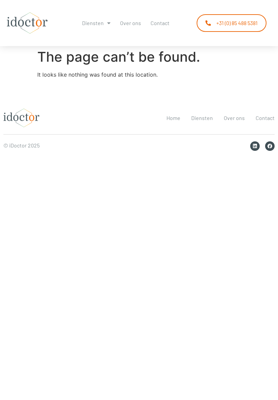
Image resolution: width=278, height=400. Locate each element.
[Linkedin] (255, 146)
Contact (160, 23)
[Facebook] (270, 146)
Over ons (130, 23)
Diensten (93, 23)
